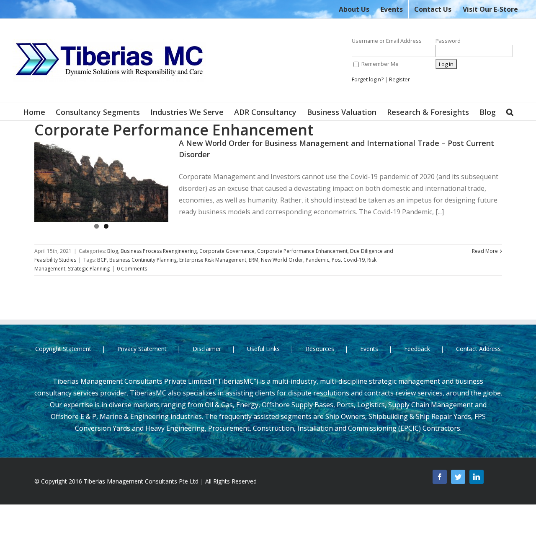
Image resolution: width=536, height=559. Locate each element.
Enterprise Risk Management (212, 259)
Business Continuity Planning (143, 259)
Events (369, 349)
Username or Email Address (387, 40)
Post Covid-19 (348, 259)
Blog (112, 251)
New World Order (282, 259)
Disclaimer (207, 349)
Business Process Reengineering (159, 251)
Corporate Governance (227, 251)
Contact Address (478, 349)
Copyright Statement (63, 349)
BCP (102, 259)
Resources (320, 349)
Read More (485, 251)
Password (448, 40)
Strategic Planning (89, 268)
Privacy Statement (142, 349)
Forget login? (368, 79)
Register (399, 79)
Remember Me (379, 64)
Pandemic (317, 259)
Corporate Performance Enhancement (302, 251)
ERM (253, 259)
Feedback (417, 349)
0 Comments (132, 268)
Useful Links (263, 349)
